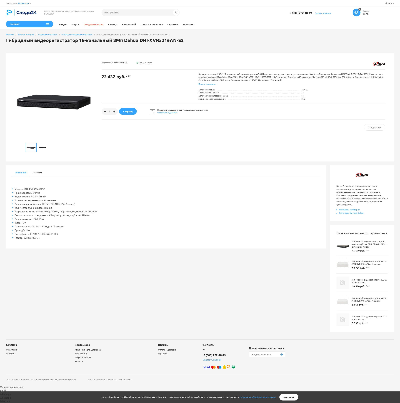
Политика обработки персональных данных (110, 379)
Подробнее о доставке (167, 112)
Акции (62, 24)
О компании (12, 349)
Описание (21, 172)
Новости (79, 361)
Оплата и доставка (152, 24)
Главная (10, 34)
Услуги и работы (83, 357)
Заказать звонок (323, 13)
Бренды (112, 24)
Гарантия (172, 24)
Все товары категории (349, 209)
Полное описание (207, 84)
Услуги (75, 24)
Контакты (188, 24)
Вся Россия (23, 3)
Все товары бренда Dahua (351, 212)
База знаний (129, 24)
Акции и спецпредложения (88, 349)
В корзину (128, 111)
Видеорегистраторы (48, 34)
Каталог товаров (26, 34)
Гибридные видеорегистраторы (76, 34)
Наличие (37, 172)
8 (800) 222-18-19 (301, 13)
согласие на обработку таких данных (258, 397)
